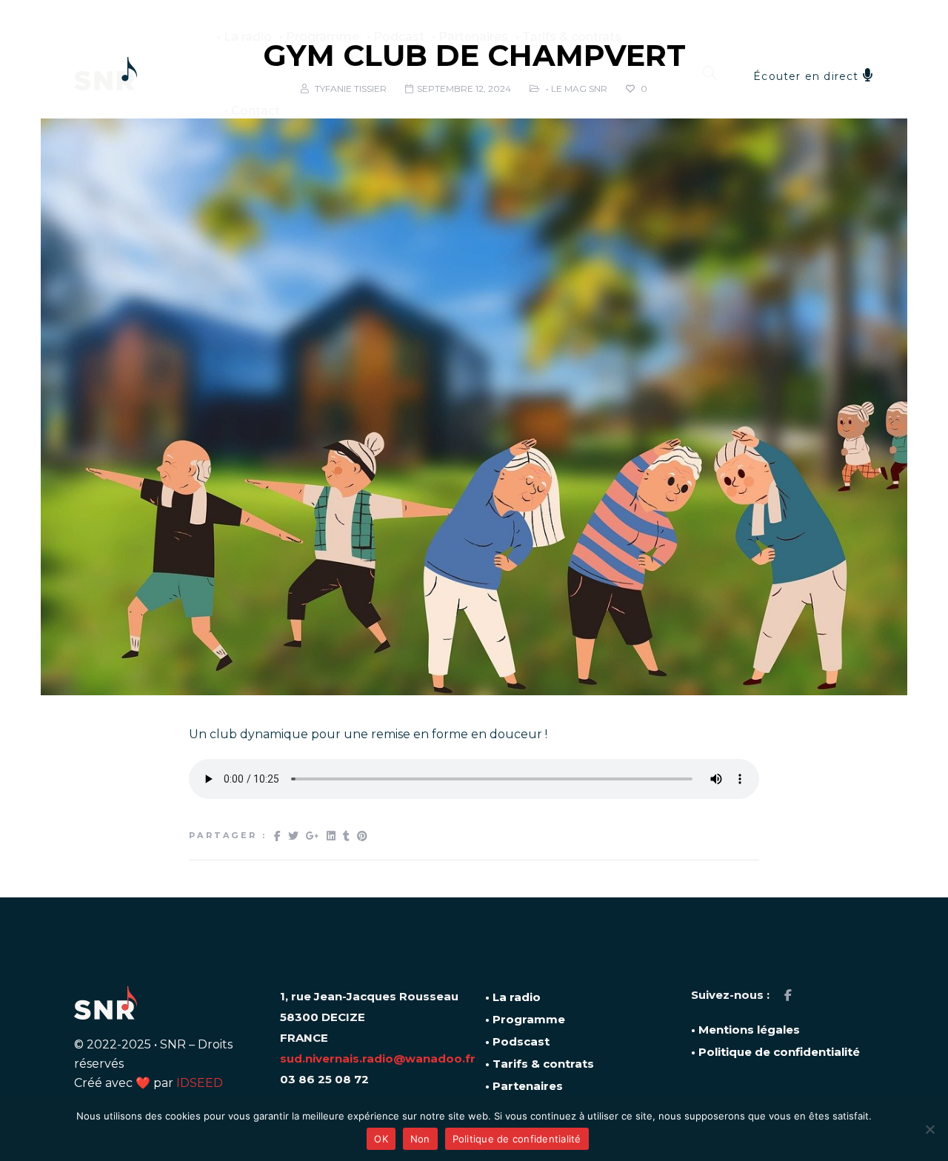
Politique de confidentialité (517, 1139)
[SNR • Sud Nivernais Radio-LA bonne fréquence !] (105, 74)
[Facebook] (788, 995)
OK (381, 1139)
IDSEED (199, 1083)
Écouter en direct (808, 76)
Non (420, 1139)
